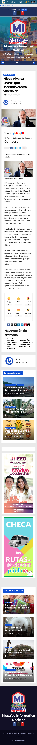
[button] (18, 2)
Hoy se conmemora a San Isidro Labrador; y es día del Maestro (24, 342)
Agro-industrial (9, 74)
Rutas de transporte (18, 740)
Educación (9, 602)
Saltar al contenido (7, 6)
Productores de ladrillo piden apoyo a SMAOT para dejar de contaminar (12, 343)
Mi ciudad (8, 625)
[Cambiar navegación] (17, 63)
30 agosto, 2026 (13, 611)
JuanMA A (17, 101)
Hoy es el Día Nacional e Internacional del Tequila (18, 412)
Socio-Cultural (10, 670)
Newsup (29, 733)
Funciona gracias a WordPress (12, 733)
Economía (20, 385)
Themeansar (18, 736)
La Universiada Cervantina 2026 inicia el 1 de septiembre (17, 675)
